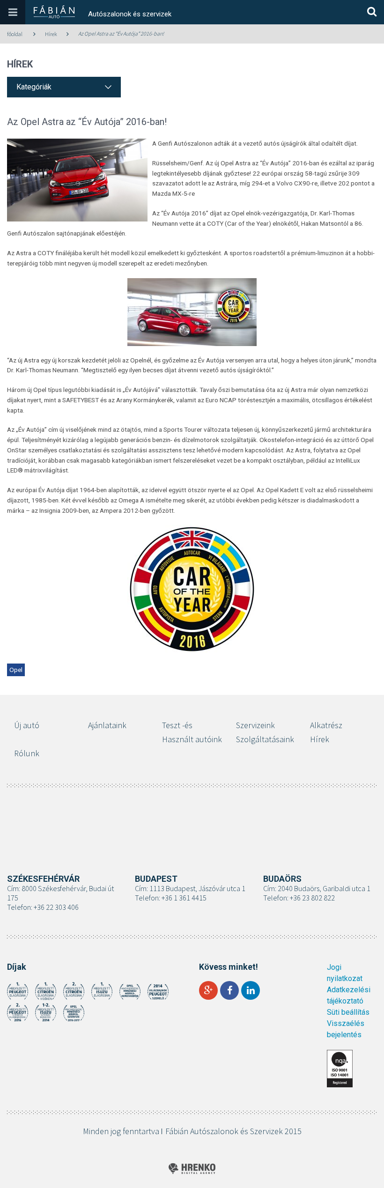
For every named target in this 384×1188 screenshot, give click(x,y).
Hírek (51, 33)
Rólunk (26, 753)
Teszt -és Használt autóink (192, 732)
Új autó (26, 725)
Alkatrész (326, 725)
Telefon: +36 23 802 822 (299, 897)
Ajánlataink (107, 725)
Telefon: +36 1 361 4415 (171, 897)
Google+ (208, 990)
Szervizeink (255, 725)
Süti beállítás (348, 1012)
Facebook (229, 990)
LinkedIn (250, 990)
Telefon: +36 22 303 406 (43, 907)
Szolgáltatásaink (265, 739)
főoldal (14, 33)
